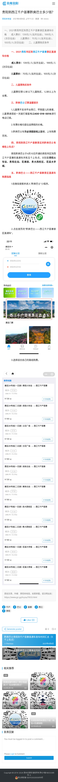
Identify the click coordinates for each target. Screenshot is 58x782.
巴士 (22, 102)
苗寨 (44, 51)
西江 (35, 51)
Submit (29, 758)
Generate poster (14, 629)
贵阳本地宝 (6, 19)
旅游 (37, 19)
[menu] (54, 3)
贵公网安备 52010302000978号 (30, 777)
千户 (39, 51)
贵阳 (23, 51)
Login (12, 754)
